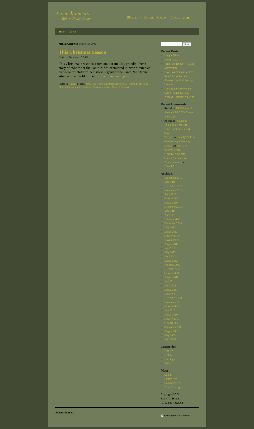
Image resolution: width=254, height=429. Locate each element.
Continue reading (115, 76)
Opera (132, 84)
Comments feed (172, 382)
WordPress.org (172, 387)
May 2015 (170, 210)
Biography (134, 17)
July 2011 (169, 281)
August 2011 (171, 277)
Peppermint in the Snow (79, 87)
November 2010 (173, 302)
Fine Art (72, 84)
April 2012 (170, 256)
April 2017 (170, 194)
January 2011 (171, 293)
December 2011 (173, 268)
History (168, 354)
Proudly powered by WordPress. (177, 415)
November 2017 (173, 190)
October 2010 (171, 306)
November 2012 (173, 239)
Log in (168, 374)
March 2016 (171, 202)
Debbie (168, 137)
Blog (185, 17)
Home (62, 31)
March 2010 (171, 314)
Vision (167, 363)
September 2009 (173, 327)
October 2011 (171, 273)
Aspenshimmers (72, 13)
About (72, 31)
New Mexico (121, 84)
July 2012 (169, 248)
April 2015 (170, 215)
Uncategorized (172, 359)
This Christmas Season (82, 52)
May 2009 (170, 335)
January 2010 (171, 318)
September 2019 (173, 177)
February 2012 (172, 264)
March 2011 (170, 289)
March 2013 (171, 231)
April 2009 (170, 339)
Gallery (162, 17)
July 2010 (169, 310)
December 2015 (173, 206)
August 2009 (171, 331)
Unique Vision (172, 55)
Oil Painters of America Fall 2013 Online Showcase (178, 112)
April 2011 (170, 285)
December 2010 (173, 297)
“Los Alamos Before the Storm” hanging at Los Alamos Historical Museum (179, 92)
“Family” (169, 166)
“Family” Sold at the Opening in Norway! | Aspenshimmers (176, 158)
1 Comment (124, 87)
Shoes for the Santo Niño (104, 87)
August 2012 (171, 244)
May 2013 (170, 227)
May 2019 (170, 181)
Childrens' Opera (94, 84)
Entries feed (170, 378)
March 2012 (171, 260)
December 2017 (173, 186)
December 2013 (173, 223)
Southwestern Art (173, 59)
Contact (175, 17)
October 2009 (171, 322)
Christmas (109, 84)
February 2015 (172, 219)
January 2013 (171, 235)
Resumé (149, 17)
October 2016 (171, 198)
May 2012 (170, 252)
